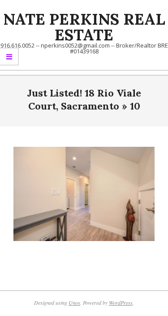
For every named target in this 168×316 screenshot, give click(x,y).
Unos (74, 302)
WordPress (121, 302)
